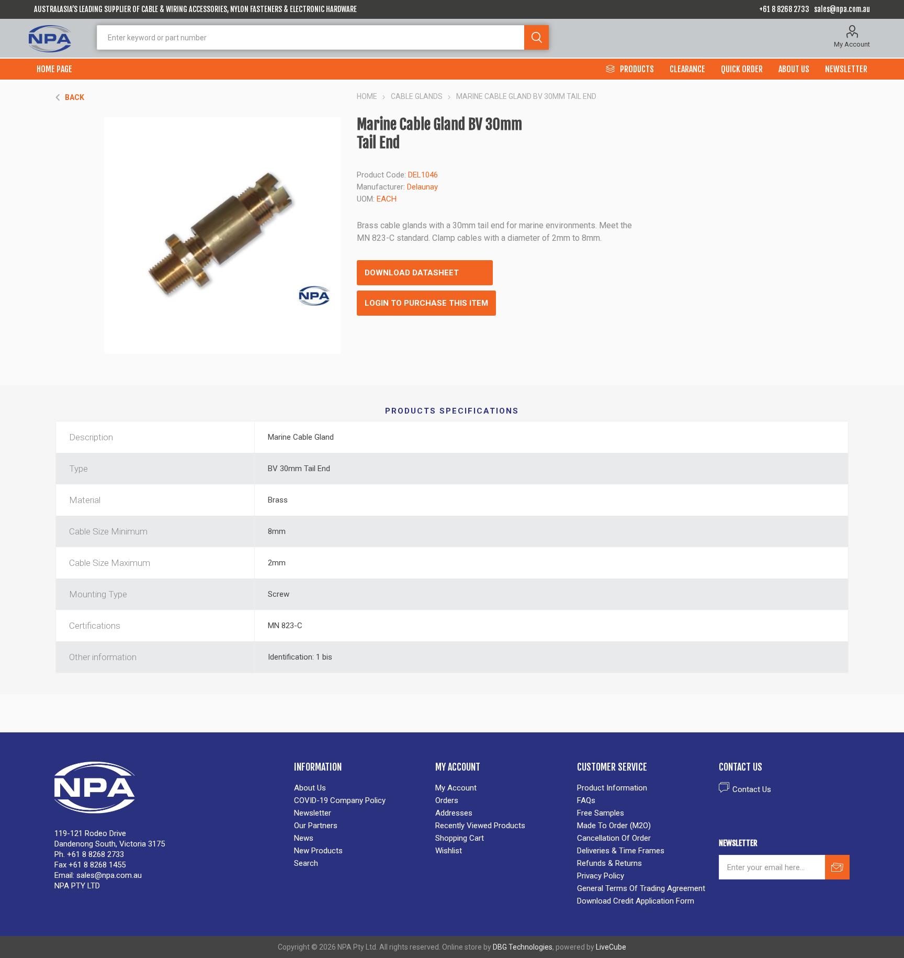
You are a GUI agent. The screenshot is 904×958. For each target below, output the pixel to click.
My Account (852, 44)
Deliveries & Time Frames (620, 850)
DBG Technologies (522, 947)
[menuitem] (359, 788)
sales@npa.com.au (842, 9)
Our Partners (315, 825)
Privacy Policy (600, 876)
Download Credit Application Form (635, 901)
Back (74, 97)
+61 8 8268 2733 (784, 9)
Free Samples (600, 813)
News (303, 838)
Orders (446, 800)
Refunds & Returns (609, 863)
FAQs (586, 800)
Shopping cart (459, 838)
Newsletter (312, 813)
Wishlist (448, 850)
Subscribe (837, 867)
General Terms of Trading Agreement (641, 888)
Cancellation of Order (614, 838)
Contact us (751, 789)
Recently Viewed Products (480, 825)
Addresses (453, 813)
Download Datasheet (412, 272)
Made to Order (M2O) (614, 825)
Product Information (612, 788)
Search (536, 37)
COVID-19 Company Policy (340, 800)
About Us (310, 788)
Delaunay (422, 187)
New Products (318, 850)
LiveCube (611, 947)
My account (456, 788)
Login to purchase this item (426, 303)
